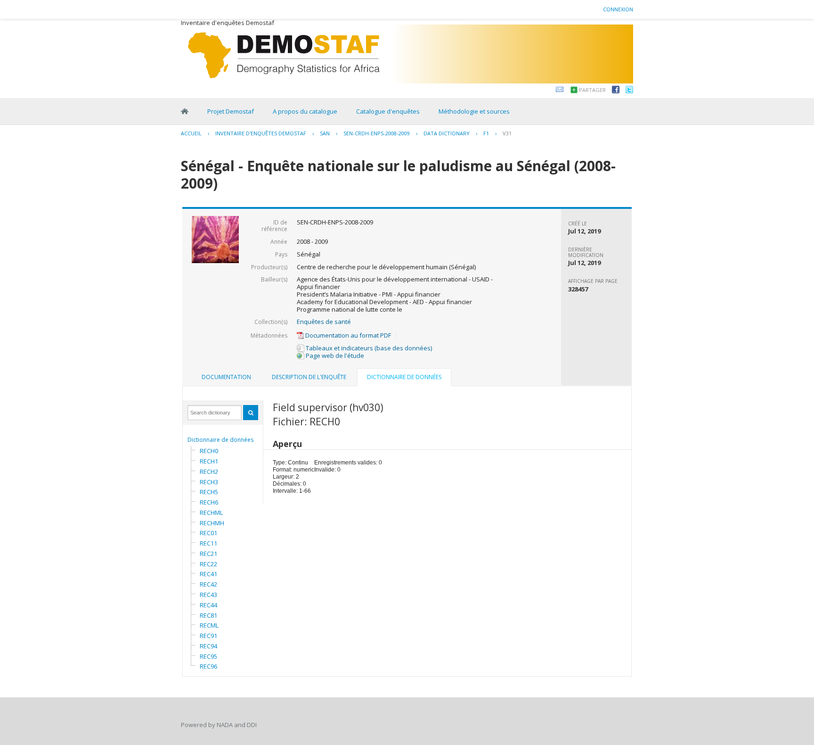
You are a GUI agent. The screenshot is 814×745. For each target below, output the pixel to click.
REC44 (208, 605)
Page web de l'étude (334, 355)
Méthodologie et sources (474, 111)
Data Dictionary (446, 133)
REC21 (208, 553)
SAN (325, 133)
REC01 (208, 533)
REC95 (208, 656)
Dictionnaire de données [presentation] (404, 377)
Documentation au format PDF (347, 335)
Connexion (618, 9)
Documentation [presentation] (226, 377)
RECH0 (209, 451)
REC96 (208, 666)
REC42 (208, 584)
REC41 (208, 574)
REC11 (208, 543)
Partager (592, 89)
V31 (507, 133)
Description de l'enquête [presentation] (309, 377)
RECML (209, 625)
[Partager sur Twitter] (629, 91)
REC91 (208, 635)
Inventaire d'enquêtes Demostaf (260, 133)
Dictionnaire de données (220, 440)
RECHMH (212, 523)
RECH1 (209, 461)
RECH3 (209, 482)
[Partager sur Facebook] (615, 91)
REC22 (208, 564)
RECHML (211, 512)
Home (184, 111)
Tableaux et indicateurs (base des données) (368, 348)
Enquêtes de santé (324, 321)
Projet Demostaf (230, 111)
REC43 (208, 594)
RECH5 (209, 492)
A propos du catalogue (305, 111)
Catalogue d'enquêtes (388, 111)
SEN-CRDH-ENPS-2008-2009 (376, 133)
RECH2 (209, 471)
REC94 (208, 646)
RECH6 (209, 502)
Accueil (191, 133)
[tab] (226, 377)
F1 (486, 133)
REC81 (208, 615)
